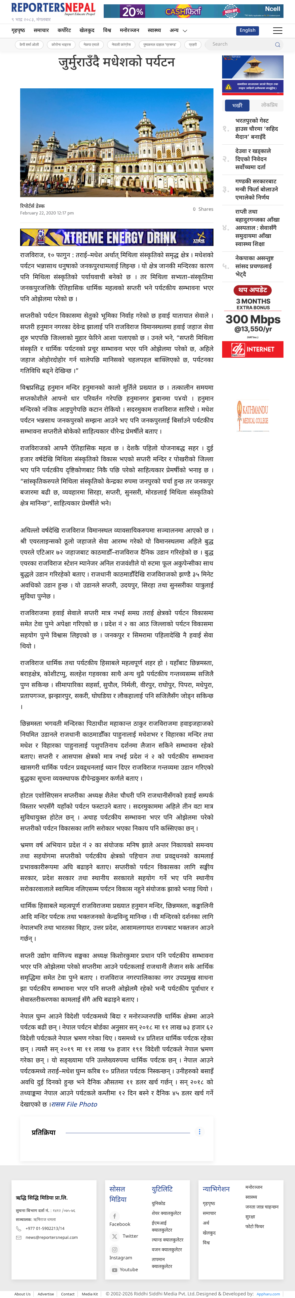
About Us (22, 1294)
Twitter (130, 1237)
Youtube (129, 1270)
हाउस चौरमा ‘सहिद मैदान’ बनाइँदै (256, 129)
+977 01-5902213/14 (45, 1229)
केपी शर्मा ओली (29, 44)
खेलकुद (87, 30)
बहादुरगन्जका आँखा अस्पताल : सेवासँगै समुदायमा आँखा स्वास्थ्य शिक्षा (257, 228)
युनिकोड (158, 1204)
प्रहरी (193, 44)
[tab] (237, 106)
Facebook (120, 1225)
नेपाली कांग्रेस (121, 44)
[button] (277, 31)
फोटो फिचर (254, 1227)
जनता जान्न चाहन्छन (262, 1207)
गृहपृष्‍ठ (18, 30)
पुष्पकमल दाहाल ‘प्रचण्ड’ (159, 44)
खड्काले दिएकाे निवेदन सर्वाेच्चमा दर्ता (253, 159)
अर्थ (206, 1224)
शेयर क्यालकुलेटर (166, 1214)
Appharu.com (268, 1294)
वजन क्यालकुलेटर (167, 1250)
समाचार (41, 30)
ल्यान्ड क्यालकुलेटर (168, 1240)
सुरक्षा (250, 1217)
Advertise (46, 1294)
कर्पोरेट (64, 30)
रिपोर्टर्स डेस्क (32, 206)
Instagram (120, 1258)
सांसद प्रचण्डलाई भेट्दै (254, 267)
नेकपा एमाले (91, 44)
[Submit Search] (277, 45)
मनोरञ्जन (129, 30)
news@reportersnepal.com (52, 1238)
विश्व (107, 30)
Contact (68, 1294)
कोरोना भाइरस (61, 44)
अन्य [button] (174, 30)
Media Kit (90, 1294)
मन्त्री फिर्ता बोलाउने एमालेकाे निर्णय (256, 190)
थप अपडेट (252, 290)
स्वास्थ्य (154, 30)
